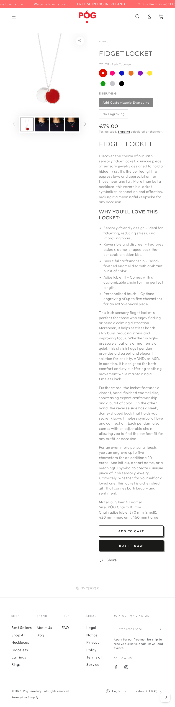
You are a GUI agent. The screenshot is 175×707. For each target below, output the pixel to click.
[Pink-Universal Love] (112, 73)
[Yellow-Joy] (150, 73)
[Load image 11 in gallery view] (72, 124)
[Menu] (14, 17)
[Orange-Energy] (131, 73)
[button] (137, 17)
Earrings (18, 657)
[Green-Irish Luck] (103, 83)
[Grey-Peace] (112, 83)
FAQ (65, 627)
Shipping (124, 131)
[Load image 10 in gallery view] (57, 124)
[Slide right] (85, 125)
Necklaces (20, 642)
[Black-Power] (122, 83)
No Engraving (114, 114)
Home (103, 41)
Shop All (18, 635)
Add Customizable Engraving (126, 102)
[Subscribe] (161, 629)
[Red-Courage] (103, 73)
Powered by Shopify (25, 697)
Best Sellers (21, 627)
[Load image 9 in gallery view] (42, 124)
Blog (40, 635)
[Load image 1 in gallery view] (27, 124)
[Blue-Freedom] (122, 73)
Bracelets (19, 650)
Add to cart (131, 531)
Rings (16, 664)
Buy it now (131, 546)
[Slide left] (14, 125)
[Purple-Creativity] (140, 73)
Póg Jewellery (32, 691)
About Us (44, 627)
